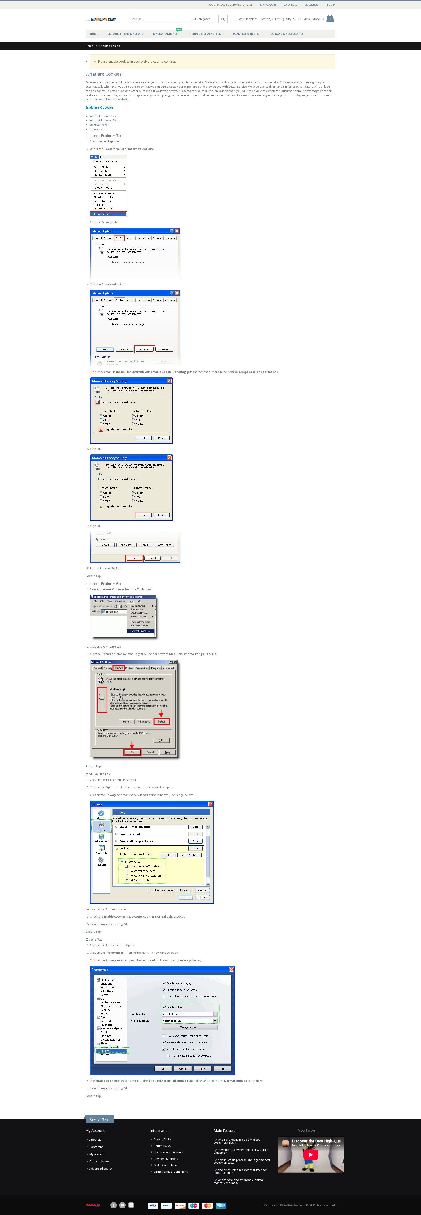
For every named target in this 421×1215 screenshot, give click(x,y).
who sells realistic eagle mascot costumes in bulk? (237, 1141)
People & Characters (205, 34)
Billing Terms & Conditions (171, 1172)
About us (95, 1140)
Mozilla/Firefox (99, 125)
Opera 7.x (95, 129)
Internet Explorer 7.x (102, 116)
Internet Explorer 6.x (102, 120)
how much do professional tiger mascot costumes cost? (242, 1161)
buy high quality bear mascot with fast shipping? (241, 1151)
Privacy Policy (163, 1139)
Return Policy (162, 1146)
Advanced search (101, 1169)
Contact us (96, 1147)
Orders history (99, 1161)
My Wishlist (312, 4)
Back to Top (93, 576)
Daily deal (290, 4)
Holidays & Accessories (286, 34)
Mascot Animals (167, 33)
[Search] (223, 19)
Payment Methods (166, 1159)
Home (89, 46)
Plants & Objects (246, 34)
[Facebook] (113, 1205)
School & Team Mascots (125, 34)
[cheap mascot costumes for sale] (101, 19)
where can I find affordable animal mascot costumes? (239, 1181)
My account (97, 1154)
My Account (268, 4)
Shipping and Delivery (168, 1152)
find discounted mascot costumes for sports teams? (240, 1171)
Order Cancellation (166, 1165)
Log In (331, 4)
